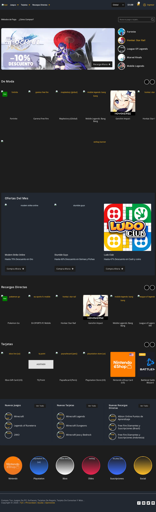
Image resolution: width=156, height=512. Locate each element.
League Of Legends (137, 48)
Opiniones (50, 503)
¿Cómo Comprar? (26, 19)
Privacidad (30, 503)
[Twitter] (148, 503)
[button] (146, 81)
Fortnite (131, 31)
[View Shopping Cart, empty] (138, 4)
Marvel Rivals (134, 57)
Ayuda (40, 503)
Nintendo (13, 478)
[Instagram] (143, 503)
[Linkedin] (153, 503)
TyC (22, 503)
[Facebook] (139, 503)
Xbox (65, 478)
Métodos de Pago (8, 19)
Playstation (39, 478)
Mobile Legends (135, 65)
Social (143, 478)
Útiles (91, 478)
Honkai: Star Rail (136, 40)
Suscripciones (117, 478)
